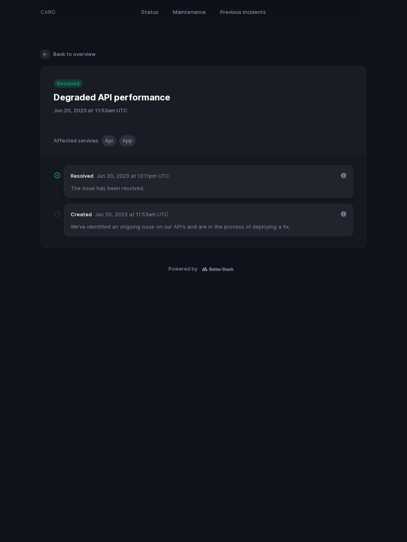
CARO (48, 12)
